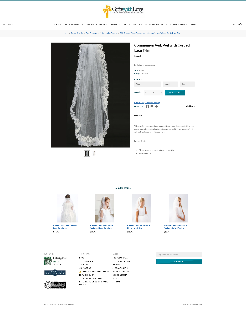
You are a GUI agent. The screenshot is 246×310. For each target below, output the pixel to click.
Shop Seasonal (73, 24)
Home (66, 33)
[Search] (4, 25)
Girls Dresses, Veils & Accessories (132, 33)
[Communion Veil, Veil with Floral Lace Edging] (141, 208)
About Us (84, 265)
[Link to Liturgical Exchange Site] (55, 278)
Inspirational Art (155, 24)
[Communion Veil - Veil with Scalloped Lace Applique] (104, 208)
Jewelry (114, 24)
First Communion (92, 33)
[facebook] (147, 106)
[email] (151, 106)
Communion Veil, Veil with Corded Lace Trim (163, 33)
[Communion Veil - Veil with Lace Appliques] (67, 208)
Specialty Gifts (132, 24)
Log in (234, 24)
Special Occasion (96, 24)
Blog (193, 24)
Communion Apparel (109, 33)
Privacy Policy (86, 275)
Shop (57, 24)
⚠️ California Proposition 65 (94, 272)
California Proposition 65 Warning (147, 103)
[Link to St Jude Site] (55, 289)
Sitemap (116, 282)
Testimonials (86, 261)
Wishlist (189, 106)
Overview (138, 115)
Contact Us (85, 268)
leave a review (150, 65)
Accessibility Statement (66, 304)
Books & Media (178, 24)
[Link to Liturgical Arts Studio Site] (55, 265)
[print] (156, 106)
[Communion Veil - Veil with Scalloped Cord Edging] (178, 208)
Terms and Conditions (90, 278)
